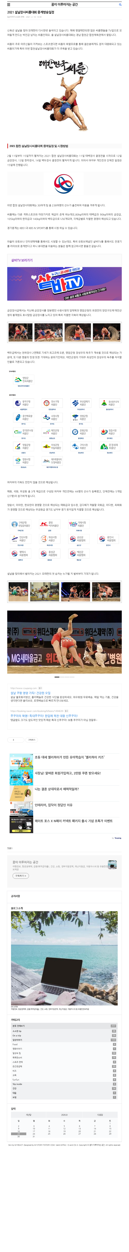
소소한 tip (64, 1031)
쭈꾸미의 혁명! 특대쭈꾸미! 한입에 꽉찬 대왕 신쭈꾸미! (44, 715)
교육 (64, 1075)
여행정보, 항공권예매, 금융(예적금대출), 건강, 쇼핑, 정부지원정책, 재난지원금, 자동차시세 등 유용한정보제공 (60, 868)
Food (64, 1044)
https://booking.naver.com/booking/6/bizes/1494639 (37, 711)
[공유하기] (17, 740)
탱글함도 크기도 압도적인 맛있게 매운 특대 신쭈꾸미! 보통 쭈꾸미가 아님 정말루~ (54, 720)
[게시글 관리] (21, 740)
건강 (64, 1088)
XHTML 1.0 (64, 1145)
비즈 (64, 1070)
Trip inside (64, 1084)
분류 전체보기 (64, 1026)
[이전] (12, 643)
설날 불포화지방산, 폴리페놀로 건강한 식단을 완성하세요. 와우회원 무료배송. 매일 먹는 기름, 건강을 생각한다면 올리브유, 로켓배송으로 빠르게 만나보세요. (64, 699)
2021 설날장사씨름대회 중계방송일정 (30, 12)
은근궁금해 (64, 1066)
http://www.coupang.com (24, 688)
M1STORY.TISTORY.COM (44, 1145)
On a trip (64, 1035)
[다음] (117, 643)
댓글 (9, 848)
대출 (64, 1093)
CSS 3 (75, 1145)
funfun (64, 1079)
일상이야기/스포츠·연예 (15, 17)
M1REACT (19, 1145)
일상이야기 (64, 1040)
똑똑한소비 (64, 1057)
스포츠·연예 (64, 1062)
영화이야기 (64, 1048)
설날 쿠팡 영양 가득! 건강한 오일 (30, 693)
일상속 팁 (64, 1053)
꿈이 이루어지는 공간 (64, 4)
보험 (64, 1097)
